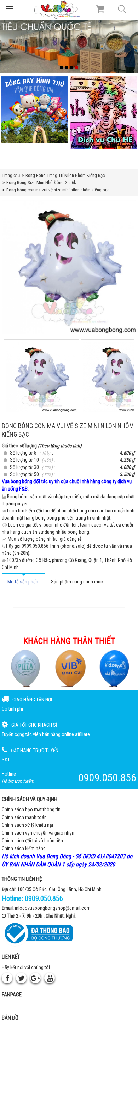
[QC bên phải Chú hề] (103, 112)
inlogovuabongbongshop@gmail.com (53, 908)
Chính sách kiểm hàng (24, 848)
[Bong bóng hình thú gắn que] (34, 109)
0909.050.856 (44, 898)
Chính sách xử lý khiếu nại (27, 825)
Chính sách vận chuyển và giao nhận (38, 833)
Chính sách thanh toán (24, 817)
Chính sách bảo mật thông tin (31, 809)
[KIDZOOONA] (114, 668)
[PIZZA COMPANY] (24, 668)
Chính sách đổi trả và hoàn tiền (32, 840)
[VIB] (69, 668)
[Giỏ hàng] (100, 9)
